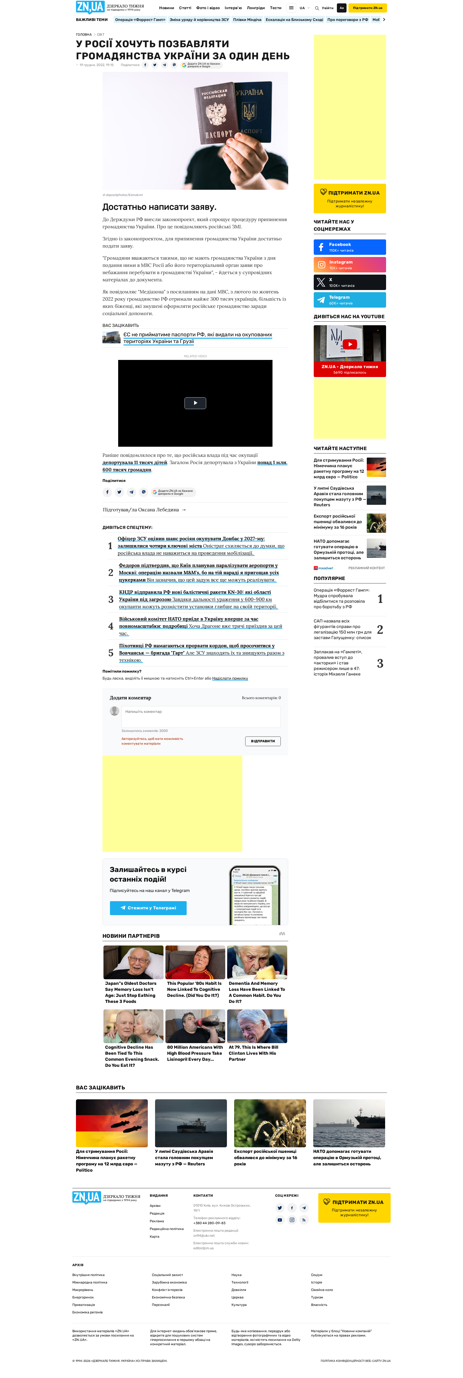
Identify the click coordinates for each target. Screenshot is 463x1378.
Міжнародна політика (89, 1282)
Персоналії (161, 1305)
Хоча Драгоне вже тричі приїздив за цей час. (200, 626)
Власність (319, 1305)
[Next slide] (383, 19)
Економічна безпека (168, 1297)
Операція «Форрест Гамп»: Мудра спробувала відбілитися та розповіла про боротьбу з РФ (342, 598)
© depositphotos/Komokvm (122, 195)
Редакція (157, 1213)
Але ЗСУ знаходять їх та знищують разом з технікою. (201, 652)
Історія (316, 1282)
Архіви (155, 1206)
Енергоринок (83, 1297)
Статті (185, 8)
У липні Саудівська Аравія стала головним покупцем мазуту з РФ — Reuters (340, 496)
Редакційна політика (167, 1229)
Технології (240, 1282)
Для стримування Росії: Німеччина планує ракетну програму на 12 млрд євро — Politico (339, 469)
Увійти (328, 8)
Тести (276, 8)
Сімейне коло (322, 1290)
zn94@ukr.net (204, 1236)
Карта (154, 1237)
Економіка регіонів (87, 1312)
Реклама (157, 1221)
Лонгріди (256, 8)
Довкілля (239, 1290)
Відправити (263, 741)
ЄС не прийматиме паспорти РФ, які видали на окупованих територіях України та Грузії (197, 337)
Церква (238, 1297)
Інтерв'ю (233, 8)
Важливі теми (92, 20)
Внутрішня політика (88, 1275)
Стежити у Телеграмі (152, 908)
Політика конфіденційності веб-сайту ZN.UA (356, 1361)
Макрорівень (82, 1290)
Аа (342, 8)
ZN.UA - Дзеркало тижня (350, 366)
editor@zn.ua (203, 1248)
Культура (239, 1305)
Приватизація (83, 1305)
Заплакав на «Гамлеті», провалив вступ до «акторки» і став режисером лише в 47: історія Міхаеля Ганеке (338, 663)
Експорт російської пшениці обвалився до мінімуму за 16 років (338, 521)
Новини (166, 8)
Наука (237, 1275)
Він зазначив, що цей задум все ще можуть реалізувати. (199, 572)
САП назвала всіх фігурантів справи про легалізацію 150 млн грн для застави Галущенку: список (343, 629)
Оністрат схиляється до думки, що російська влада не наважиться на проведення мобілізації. (201, 545)
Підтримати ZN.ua (367, 8)
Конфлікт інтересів (167, 1290)
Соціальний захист (167, 1275)
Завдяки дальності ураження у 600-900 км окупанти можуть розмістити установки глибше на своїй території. (198, 599)
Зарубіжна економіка (169, 1282)
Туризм (317, 1297)
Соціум (316, 1275)
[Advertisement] (172, 804)
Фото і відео (208, 8)
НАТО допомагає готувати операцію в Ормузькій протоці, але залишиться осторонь (339, 550)
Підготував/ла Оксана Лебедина (141, 510)
